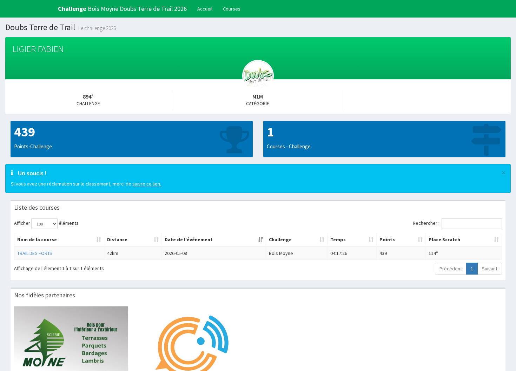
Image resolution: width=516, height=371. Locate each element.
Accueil (204, 9)
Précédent (450, 268)
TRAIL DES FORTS (34, 253)
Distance (117, 239)
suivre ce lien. (146, 184)
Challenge (280, 239)
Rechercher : (426, 223)
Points (387, 239)
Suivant (489, 268)
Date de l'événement (189, 239)
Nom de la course (37, 239)
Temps (338, 239)
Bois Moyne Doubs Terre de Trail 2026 (122, 9)
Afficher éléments (46, 223)
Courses (231, 9)
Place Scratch (444, 239)
